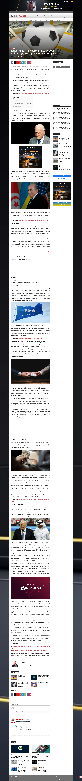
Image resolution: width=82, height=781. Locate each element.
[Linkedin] (61, 67)
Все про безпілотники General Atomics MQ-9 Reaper (30, 338)
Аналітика (24, 20)
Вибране (16, 690)
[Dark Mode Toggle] (80, 777)
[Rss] (54, 67)
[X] (15, 62)
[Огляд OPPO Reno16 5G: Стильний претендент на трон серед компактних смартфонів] (14, 684)
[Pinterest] (17, 62)
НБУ (32, 657)
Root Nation (13, 20)
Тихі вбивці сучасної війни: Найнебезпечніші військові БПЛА (32, 436)
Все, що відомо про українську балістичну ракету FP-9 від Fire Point (23, 676)
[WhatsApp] (25, 62)
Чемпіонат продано (17, 106)
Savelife (16, 657)
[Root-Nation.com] (18, 16)
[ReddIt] (20, 62)
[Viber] (28, 62)
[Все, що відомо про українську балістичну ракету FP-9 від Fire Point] (14, 677)
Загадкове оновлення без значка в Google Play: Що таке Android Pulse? (43, 676)
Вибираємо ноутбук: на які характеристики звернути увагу (44, 762)
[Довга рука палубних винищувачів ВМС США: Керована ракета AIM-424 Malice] (55, 145)
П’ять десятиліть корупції (18, 98)
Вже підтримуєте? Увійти (61, 178)
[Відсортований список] (19, 711)
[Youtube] (69, 67)
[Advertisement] (30, 268)
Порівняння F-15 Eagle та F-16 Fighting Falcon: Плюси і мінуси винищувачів (29, 650)
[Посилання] (24, 711)
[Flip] (30, 62)
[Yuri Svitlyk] (15, 664)
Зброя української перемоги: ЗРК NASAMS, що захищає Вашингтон (34, 220)
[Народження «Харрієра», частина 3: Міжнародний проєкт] (55, 160)
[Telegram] (22, 62)
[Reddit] (63, 67)
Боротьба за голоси (17, 102)
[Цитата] (22, 711)
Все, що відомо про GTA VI (43, 682)
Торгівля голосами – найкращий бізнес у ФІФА (22, 103)
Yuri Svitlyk (22, 662)
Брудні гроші (15, 100)
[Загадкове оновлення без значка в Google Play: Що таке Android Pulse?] (34, 677)
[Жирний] (16, 711)
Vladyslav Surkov (29, 727)
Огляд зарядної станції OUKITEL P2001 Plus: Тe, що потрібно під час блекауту (61, 113)
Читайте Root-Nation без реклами (62, 175)
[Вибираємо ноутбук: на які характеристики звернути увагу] (34, 762)
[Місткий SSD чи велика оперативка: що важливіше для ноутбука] (41, 749)
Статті (19, 20)
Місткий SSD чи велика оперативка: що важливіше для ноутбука (40, 756)
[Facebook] (12, 62)
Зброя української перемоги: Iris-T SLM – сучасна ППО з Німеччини (34, 93)
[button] (44, 16)
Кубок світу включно (17, 105)
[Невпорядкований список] (21, 711)
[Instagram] (65, 67)
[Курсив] (18, 711)
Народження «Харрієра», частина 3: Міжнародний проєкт (64, 160)
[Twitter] (57, 67)
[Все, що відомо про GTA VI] (34, 684)
